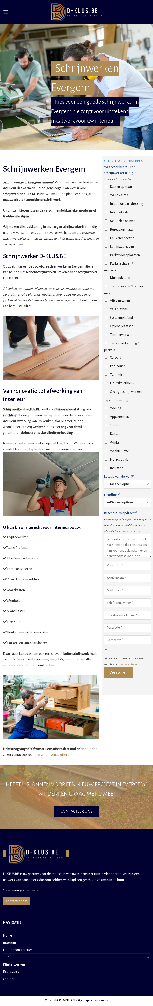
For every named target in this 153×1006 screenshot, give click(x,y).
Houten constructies (17, 950)
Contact (8, 979)
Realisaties (11, 971)
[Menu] (6, 12)
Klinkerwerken (14, 964)
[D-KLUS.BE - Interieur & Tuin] (76, 12)
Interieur (9, 943)
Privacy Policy (99, 1000)
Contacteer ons (16, 901)
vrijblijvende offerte (55, 755)
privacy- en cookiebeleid (129, 664)
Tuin (6, 957)
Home (7, 935)
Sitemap (83, 1000)
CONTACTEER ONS (76, 811)
